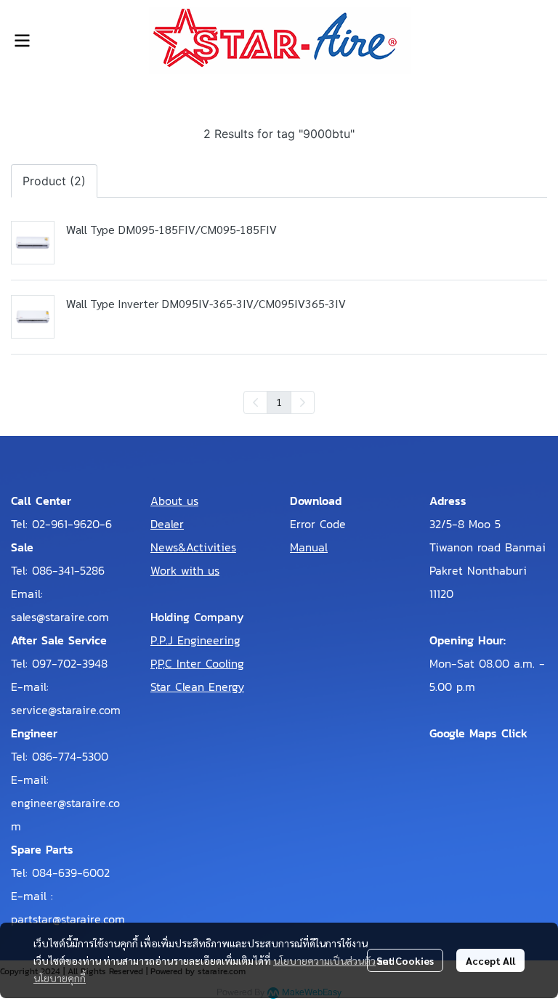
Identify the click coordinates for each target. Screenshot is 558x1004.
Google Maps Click (478, 733)
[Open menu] (21, 40)
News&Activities (193, 547)
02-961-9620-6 (72, 524)
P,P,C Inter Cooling (197, 663)
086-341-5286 (68, 570)
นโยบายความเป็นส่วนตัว (324, 960)
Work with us (184, 570)
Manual (309, 547)
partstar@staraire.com (68, 919)
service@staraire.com (66, 709)
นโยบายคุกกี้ (59, 977)
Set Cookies (405, 960)
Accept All (490, 960)
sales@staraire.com (60, 617)
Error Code (318, 524)
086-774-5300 (70, 756)
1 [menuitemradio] (279, 401)
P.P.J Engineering (195, 640)
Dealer (167, 524)
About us (174, 500)
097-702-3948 (70, 663)
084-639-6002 (71, 872)
